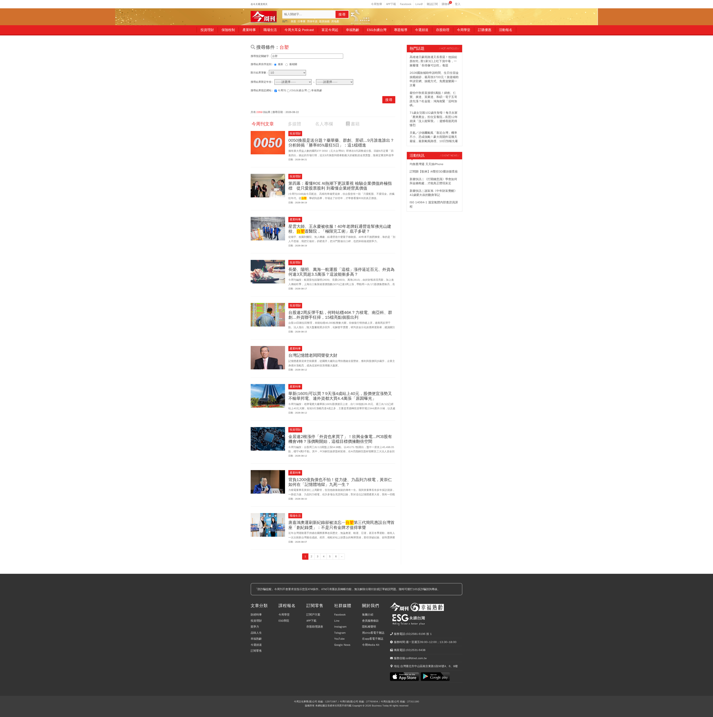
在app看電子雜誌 (372, 638)
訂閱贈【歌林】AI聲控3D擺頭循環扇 (434, 171)
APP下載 (311, 620)
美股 (293, 21)
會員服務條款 (370, 620)
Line (336, 620)
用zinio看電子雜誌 (373, 632)
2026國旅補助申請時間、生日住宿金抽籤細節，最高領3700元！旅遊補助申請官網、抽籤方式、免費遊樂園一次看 (434, 79)
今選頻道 (256, 645)
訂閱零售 (256, 650)
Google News (342, 645)
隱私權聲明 (369, 626)
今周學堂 (284, 614)
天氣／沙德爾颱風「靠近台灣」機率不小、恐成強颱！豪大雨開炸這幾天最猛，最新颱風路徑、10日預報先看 (434, 137)
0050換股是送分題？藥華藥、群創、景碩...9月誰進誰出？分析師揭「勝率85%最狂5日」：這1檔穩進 (341, 143)
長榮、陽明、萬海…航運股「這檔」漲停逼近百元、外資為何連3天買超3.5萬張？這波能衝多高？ (341, 272)
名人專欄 (324, 124)
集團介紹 (367, 614)
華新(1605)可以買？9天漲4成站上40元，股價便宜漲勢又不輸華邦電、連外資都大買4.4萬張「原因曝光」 (340, 396)
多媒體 (294, 124)
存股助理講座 (314, 626)
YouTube (339, 638)
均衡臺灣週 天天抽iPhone (426, 164)
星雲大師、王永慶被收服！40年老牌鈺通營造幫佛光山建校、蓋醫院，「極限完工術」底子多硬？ (339, 229)
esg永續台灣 (298, 90)
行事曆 (301, 21)
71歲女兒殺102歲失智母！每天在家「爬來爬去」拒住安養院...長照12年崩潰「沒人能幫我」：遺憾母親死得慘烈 (434, 119)
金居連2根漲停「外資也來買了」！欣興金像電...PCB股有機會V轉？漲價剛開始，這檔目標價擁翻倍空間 (340, 439)
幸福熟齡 (316, 90)
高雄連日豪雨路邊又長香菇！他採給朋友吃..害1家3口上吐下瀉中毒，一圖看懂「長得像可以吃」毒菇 (433, 61)
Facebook (340, 614)
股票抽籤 (324, 21)
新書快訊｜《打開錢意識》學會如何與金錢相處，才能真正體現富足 (433, 181)
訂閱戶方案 (313, 614)
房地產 (335, 21)
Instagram (340, 626)
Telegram (340, 632)
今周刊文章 (263, 124)
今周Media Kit (370, 645)
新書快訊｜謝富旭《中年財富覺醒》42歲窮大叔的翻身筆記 (433, 193)
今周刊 (282, 90)
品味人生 (256, 632)
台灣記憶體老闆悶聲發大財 (312, 355)
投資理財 (256, 620)
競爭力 (255, 626)
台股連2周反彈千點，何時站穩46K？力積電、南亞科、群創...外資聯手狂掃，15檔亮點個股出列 (340, 315)
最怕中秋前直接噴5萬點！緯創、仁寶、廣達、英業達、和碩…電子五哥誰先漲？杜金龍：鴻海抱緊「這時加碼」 (433, 99)
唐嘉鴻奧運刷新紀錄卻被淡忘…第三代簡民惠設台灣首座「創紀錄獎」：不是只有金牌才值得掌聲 (341, 525)
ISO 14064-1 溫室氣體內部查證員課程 (434, 204)
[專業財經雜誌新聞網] (264, 17)
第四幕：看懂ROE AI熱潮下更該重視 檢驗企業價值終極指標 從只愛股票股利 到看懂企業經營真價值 (340, 186)
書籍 (355, 124)
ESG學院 (284, 620)
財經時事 (256, 614)
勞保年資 (312, 21)
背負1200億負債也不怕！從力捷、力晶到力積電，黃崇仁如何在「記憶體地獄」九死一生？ (340, 482)
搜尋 (342, 14)
